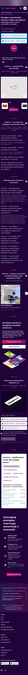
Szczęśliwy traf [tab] (7, 480)
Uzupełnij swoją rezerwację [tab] (11, 477)
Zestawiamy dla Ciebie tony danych (12, 596)
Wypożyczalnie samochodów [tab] (11, 466)
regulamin (20, 442)
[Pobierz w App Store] (14, 663)
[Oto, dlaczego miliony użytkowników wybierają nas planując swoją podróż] (26, 181)
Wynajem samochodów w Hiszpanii (16, 605)
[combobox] (8, 29)
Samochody (4, 605)
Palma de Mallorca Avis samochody (8, 504)
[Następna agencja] (24, 95)
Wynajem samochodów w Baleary (13, 606)
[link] (14, 109)
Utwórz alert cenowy (13, 565)
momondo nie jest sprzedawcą (11, 593)
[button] (2, 8)
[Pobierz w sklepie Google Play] (5, 663)
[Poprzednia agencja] (3, 95)
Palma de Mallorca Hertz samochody (9, 498)
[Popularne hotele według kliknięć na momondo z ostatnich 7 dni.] (26, 276)
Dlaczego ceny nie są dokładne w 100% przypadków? (11, 599)
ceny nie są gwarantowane (8, 589)
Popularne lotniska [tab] (18, 473)
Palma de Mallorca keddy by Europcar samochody (10, 494)
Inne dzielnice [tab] (7, 473)
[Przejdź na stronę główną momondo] (10, 8)
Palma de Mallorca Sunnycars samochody (13, 501)
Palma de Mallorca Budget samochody (9, 490)
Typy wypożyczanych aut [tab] (10, 469)
